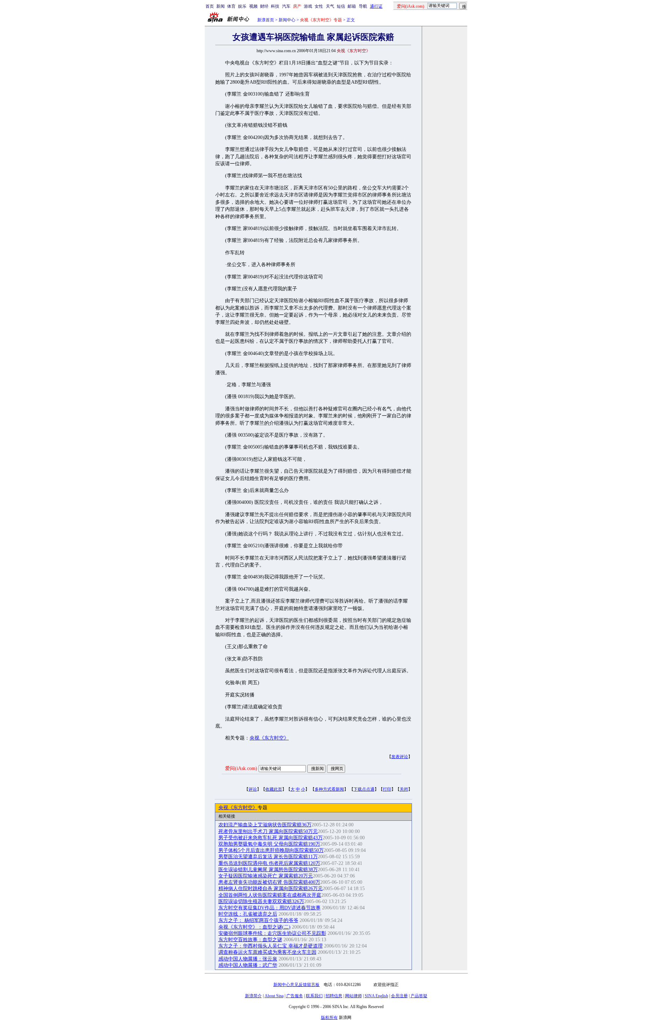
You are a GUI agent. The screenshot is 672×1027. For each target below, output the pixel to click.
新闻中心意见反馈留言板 (296, 984)
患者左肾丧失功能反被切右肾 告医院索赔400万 (269, 882)
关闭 (404, 789)
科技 (275, 6)
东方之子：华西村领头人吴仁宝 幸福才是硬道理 (270, 946)
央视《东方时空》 (269, 738)
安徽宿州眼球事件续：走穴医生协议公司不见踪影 (272, 933)
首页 (209, 6)
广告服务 (294, 995)
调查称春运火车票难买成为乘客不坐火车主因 (267, 952)
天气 (330, 6)
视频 (253, 6)
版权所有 (329, 1017)
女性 (319, 6)
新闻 (220, 6)
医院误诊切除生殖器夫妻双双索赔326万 (261, 901)
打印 (387, 789)
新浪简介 (253, 995)
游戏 (308, 6)
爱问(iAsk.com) (241, 768)
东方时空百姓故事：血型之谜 (250, 939)
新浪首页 (265, 20)
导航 (363, 6)
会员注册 (399, 995)
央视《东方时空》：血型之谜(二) (254, 927)
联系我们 (314, 995)
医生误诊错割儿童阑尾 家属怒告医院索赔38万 (268, 869)
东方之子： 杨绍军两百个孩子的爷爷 (258, 920)
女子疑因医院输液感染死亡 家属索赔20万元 (265, 876)
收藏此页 (273, 789)
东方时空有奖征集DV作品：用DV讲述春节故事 (269, 907)
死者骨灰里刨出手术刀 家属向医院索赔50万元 (268, 831)
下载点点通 (364, 789)
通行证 (376, 6)
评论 (252, 789)
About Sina (274, 995)
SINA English (376, 995)
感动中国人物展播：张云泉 (247, 959)
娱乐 (242, 6)
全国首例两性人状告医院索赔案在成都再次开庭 (269, 895)
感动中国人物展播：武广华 (247, 965)
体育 (231, 6)
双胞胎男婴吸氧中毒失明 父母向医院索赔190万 (269, 844)
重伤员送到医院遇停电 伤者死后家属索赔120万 (269, 863)
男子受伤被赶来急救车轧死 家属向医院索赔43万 (270, 837)
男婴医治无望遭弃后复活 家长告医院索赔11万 (268, 856)
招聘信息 (334, 995)
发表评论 (399, 756)
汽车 (286, 6)
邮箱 (352, 6)
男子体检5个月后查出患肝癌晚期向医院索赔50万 (271, 850)
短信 (341, 6)
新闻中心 (287, 20)
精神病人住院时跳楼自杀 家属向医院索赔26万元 (270, 888)
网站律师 (353, 995)
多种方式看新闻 (329, 789)
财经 (264, 6)
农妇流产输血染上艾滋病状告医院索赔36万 (265, 824)
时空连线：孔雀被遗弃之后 (247, 914)
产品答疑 (419, 995)
